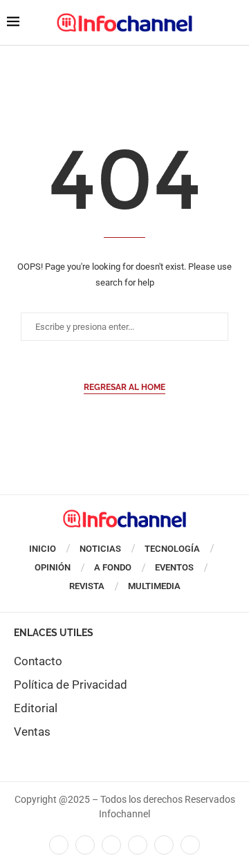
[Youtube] (137, 845)
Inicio (42, 548)
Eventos (174, 567)
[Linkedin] (111, 845)
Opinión (53, 567)
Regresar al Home (124, 387)
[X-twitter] (85, 845)
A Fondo (112, 567)
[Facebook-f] (58, 845)
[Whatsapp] (164, 845)
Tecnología (172, 548)
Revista (86, 586)
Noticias (100, 548)
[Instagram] (190, 845)
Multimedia (154, 586)
